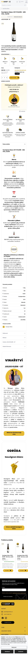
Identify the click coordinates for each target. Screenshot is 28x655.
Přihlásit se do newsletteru (8, 596)
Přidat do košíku (13, 77)
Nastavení (14, 647)
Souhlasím (20, 651)
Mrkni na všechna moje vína (14, 433)
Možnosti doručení (5, 81)
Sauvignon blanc (14, 456)
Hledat (25, 5)
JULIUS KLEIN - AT (14, 366)
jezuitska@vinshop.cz (8, 611)
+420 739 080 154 (14, 89)
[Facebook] (2, 618)
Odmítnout (7, 651)
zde (9, 644)
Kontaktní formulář (7, 622)
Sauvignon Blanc (9, 326)
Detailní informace (5, 54)
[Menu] (26, 1)
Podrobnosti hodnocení (18, 16)
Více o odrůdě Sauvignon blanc (14, 528)
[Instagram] (6, 618)
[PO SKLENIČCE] (8, 548)
